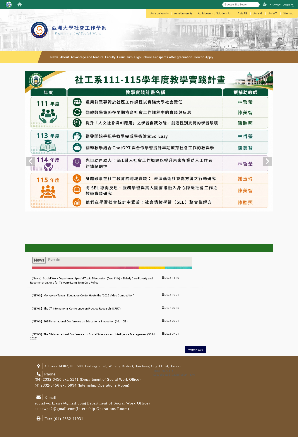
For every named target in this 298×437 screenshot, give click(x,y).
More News (195, 349)
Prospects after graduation (172, 57)
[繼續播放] (257, 79)
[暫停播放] (265, 79)
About (64, 57)
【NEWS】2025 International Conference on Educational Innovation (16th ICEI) (79, 321)
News (54, 57)
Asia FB (242, 13)
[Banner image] (149, 141)
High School (143, 57)
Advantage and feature (87, 57)
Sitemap (288, 13)
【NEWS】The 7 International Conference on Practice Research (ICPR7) (75, 308)
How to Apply (203, 57)
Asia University (159, 13)
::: (148, 13)
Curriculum (125, 57)
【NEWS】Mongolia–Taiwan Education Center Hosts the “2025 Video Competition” (82, 295)
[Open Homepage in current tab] (19, 4)
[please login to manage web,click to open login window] (8, 4)
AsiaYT (272, 13)
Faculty (110, 57)
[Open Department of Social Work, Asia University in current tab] (69, 20)
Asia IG (257, 13)
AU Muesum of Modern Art (214, 13)
